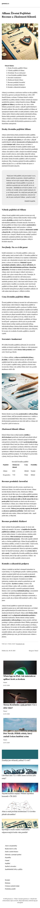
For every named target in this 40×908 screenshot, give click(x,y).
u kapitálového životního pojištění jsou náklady (15, 546)
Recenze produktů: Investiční (16, 82)
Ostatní (36, 650)
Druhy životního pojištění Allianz (17, 68)
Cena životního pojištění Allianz (17, 75)
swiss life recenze (17, 487)
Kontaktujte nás (20, 644)
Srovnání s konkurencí (14, 77)
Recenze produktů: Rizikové (16, 85)
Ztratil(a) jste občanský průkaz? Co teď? (16, 760)
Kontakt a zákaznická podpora (17, 87)
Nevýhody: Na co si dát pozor (16, 73)
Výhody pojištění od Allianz (16, 70)
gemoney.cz (5, 3)
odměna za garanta (16, 178)
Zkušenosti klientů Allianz (15, 80)
